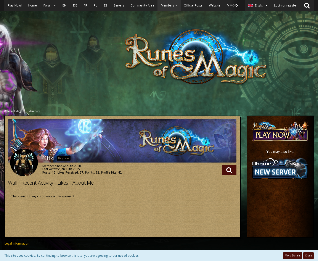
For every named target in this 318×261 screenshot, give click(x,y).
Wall (12, 182)
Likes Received (67, 172)
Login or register (285, 5)
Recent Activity (37, 182)
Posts (46, 172)
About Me (83, 182)
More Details (292, 255)
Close (308, 255)
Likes (63, 182)
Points (89, 172)
